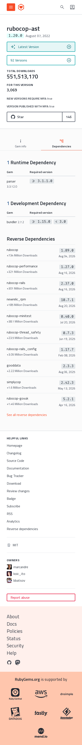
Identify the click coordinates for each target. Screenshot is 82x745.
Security (15, 645)
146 (68, 116)
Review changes (18, 490)
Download (14, 483)
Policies (14, 631)
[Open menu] (11, 7)
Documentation (18, 468)
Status (14, 638)
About (13, 616)
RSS (10, 513)
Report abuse (20, 597)
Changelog (14, 453)
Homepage (14, 445)
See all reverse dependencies (27, 414)
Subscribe (13, 506)
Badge (11, 498)
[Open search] (62, 7)
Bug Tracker (15, 475)
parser (12, 184)
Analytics (13, 521)
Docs (12, 624)
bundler (15, 221)
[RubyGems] (21, 7)
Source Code (15, 460)
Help (11, 653)
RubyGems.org (27, 679)
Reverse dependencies (22, 528)
